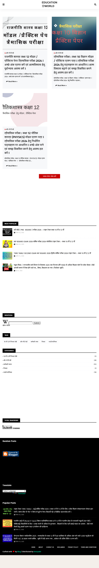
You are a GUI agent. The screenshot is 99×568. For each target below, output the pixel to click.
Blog (19, 552)
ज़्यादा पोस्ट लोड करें (49, 176)
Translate (22, 493)
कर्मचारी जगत (34, 342)
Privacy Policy (73, 547)
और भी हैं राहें (10, 53)
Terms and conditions (88, 547)
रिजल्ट (43, 342)
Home (33, 547)
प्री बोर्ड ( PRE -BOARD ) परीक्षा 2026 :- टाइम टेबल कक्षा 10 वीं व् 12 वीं (39, 230)
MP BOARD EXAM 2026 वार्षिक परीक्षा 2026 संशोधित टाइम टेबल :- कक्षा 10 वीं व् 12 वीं (44, 241)
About (41, 547)
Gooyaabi (37, 552)
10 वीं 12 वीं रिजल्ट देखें (10, 342)
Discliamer (61, 547)
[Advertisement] (49, 199)
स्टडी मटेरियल (53, 342)
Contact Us (50, 547)
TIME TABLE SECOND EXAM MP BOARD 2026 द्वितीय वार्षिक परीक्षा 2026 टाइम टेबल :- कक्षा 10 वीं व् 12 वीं (52, 253)
